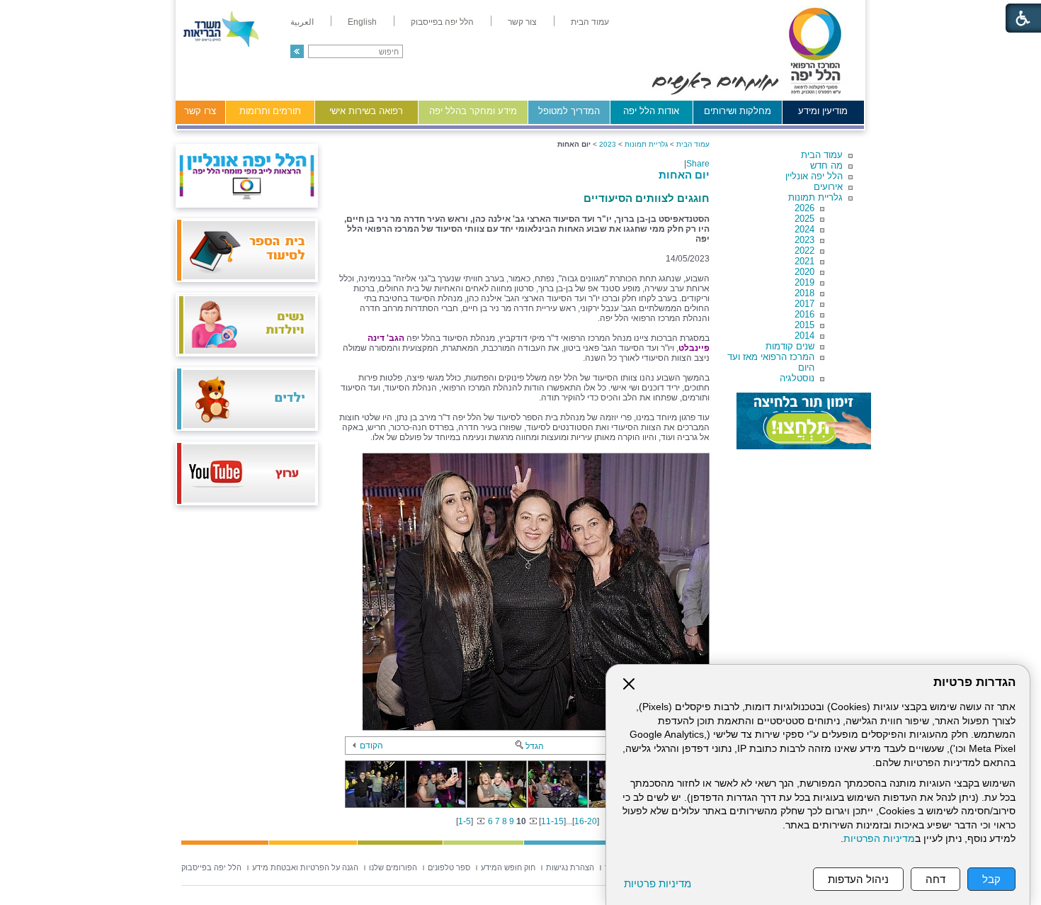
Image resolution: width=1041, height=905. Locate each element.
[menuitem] (590, 22)
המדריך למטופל (569, 111)
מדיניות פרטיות (657, 883)
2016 (804, 314)
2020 (804, 271)
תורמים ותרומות (270, 111)
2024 (804, 229)
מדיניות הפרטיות (879, 838)
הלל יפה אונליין (814, 176)
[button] (297, 51)
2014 (804, 335)
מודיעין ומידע (823, 111)
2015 (804, 325)
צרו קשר (200, 111)
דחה (935, 879)
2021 (804, 261)
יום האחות (684, 175)
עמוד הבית (822, 155)
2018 (804, 293)
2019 (804, 282)
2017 (804, 303)
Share (698, 164)
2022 (804, 250)
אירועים (828, 186)
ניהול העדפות (858, 879)
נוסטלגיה (797, 378)
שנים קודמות (790, 346)
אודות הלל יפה (651, 111)
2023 (804, 240)
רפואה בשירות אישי (366, 111)
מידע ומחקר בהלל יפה (473, 111)
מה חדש (826, 165)
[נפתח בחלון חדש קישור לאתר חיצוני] (803, 421)
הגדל (534, 746)
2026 (804, 208)
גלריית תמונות (815, 197)
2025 (804, 218)
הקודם (371, 746)
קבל (991, 879)
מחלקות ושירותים (737, 111)
